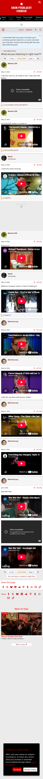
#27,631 (39, 72)
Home (3, 18)
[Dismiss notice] (40, 36)
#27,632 (39, 119)
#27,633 (39, 165)
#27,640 (39, 488)
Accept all (17, 770)
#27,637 (39, 368)
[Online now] (5, 67)
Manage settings (30, 770)
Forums (11, 18)
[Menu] (3, 29)
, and (16, 105)
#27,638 (39, 411)
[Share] (34, 72)
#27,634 (39, 242)
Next (31, 59)
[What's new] (35, 30)
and (11, 150)
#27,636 (39, 330)
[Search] (40, 30)
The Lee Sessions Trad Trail (11, 636)
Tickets (18, 18)
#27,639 (39, 449)
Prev (12, 59)
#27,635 (39, 282)
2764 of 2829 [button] (21, 59)
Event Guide (27, 18)
